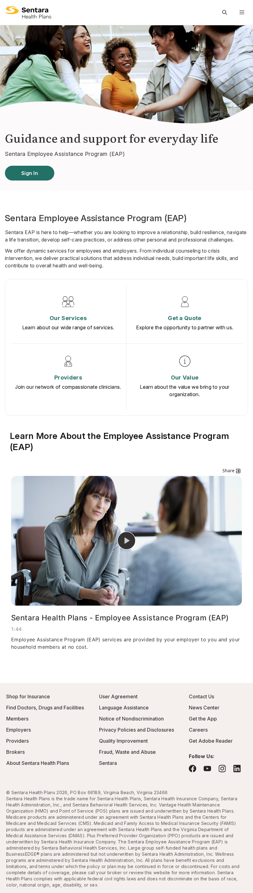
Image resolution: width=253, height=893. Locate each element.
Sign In (29, 173)
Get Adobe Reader (211, 741)
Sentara (108, 763)
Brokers (15, 752)
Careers (198, 730)
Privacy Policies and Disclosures (136, 730)
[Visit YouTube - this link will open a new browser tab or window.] (207, 768)
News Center (204, 707)
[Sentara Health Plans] (28, 12)
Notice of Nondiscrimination (131, 719)
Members (17, 719)
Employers (18, 730)
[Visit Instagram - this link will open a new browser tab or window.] (222, 768)
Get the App (203, 719)
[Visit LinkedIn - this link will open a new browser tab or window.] (237, 768)
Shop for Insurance (28, 696)
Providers (17, 741)
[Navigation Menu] (242, 12)
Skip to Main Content (9, 8)
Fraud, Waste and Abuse (127, 752)
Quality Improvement (123, 741)
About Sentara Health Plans (37, 763)
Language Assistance (124, 707)
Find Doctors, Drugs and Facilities (45, 707)
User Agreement (118, 696)
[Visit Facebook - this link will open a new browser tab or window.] (192, 768)
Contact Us (201, 696)
